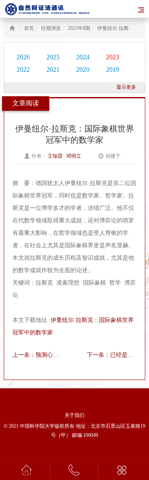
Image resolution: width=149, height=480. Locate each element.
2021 (53, 69)
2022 (23, 69)
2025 (53, 57)
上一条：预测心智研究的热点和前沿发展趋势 (37, 355)
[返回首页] (12, 28)
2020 (82, 69)
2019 (112, 69)
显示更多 (126, 87)
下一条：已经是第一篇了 (112, 355)
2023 (112, 57)
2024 (82, 57)
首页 (29, 28)
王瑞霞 (56, 156)
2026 (23, 57)
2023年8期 (79, 28)
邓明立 (74, 156)
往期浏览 (51, 28)
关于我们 (74, 415)
